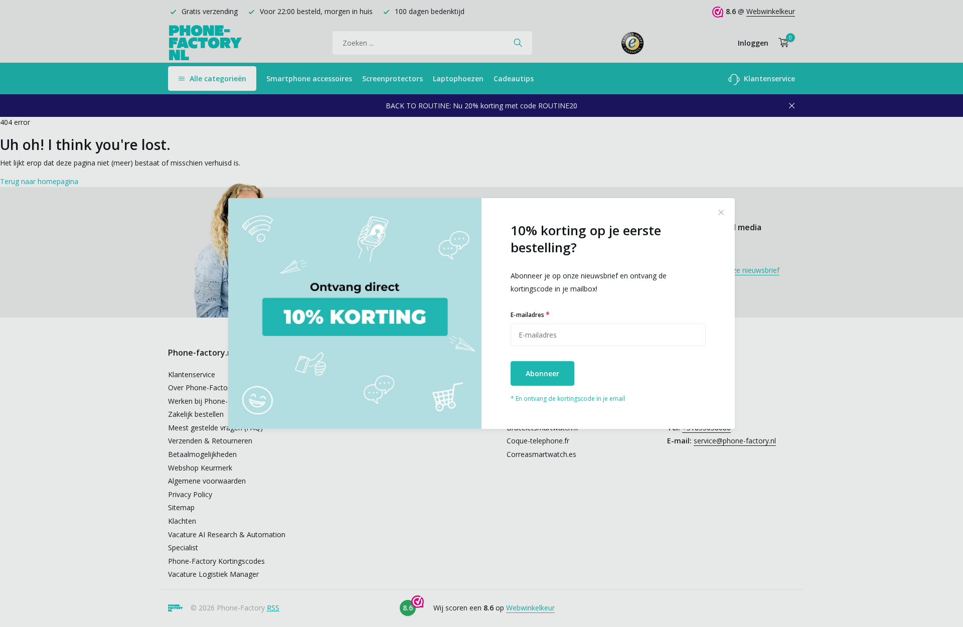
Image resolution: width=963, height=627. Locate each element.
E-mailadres (530, 314)
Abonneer (542, 373)
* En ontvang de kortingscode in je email (568, 398)
